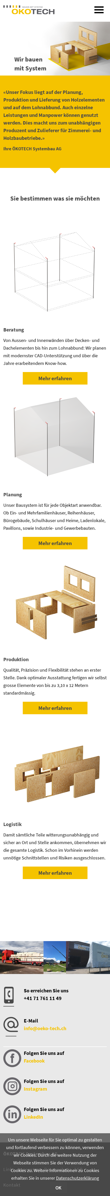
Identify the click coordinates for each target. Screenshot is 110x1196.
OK (58, 1188)
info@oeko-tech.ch (45, 1028)
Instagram (35, 1089)
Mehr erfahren (55, 378)
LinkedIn (33, 1117)
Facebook (34, 1060)
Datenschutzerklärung (77, 1178)
